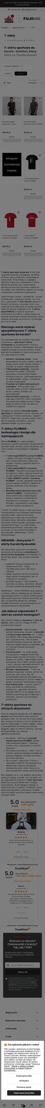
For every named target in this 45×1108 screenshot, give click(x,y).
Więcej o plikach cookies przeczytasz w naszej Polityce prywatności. (19, 1068)
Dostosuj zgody (24, 1087)
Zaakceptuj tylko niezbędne (24, 1078)
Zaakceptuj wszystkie (24, 1093)
